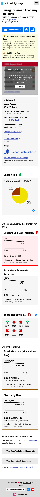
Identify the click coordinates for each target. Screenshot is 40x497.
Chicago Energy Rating (13, 132)
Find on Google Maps (8, 20)
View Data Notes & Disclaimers (18, 461)
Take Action (32, 440)
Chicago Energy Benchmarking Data (21, 467)
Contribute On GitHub (17, 489)
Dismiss (20, 87)
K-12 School (14, 120)
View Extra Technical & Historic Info (20, 451)
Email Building (15, 30)
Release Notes (22, 494)
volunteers (27, 483)
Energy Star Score (11, 139)
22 (20, 127)
